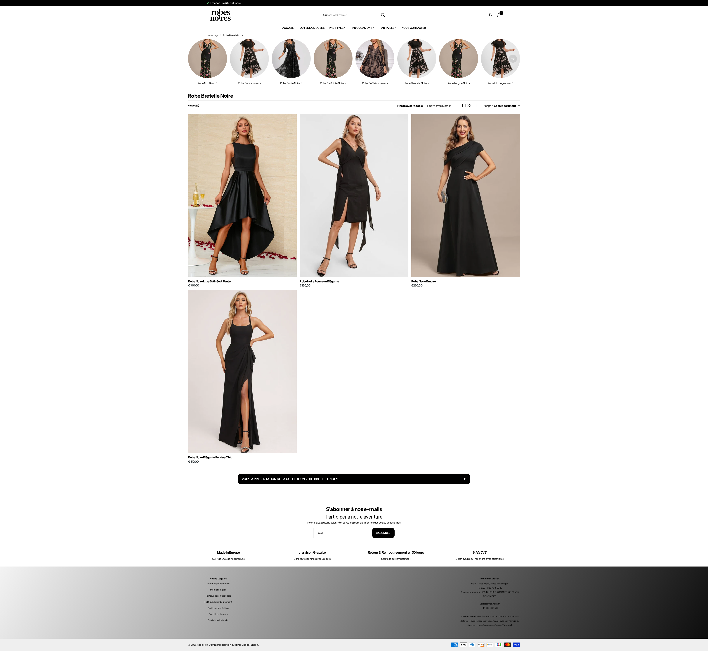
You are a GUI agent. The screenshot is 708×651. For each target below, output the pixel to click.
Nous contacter (414, 28)
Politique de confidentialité (218, 595)
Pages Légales (218, 578)
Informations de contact (218, 583)
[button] (513, 58)
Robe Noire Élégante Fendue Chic (210, 457)
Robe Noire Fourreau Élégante (319, 281)
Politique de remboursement (218, 601)
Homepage (212, 35)
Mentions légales (218, 589)
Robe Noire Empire (423, 281)
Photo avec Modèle (410, 106)
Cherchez (383, 15)
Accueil (288, 28)
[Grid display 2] (469, 105)
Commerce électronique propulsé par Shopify (234, 644)
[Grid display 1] (464, 105)
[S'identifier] (490, 15)
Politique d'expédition (218, 608)
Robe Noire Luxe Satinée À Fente (209, 281)
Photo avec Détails (439, 106)
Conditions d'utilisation (218, 620)
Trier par (487, 106)
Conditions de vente (218, 614)
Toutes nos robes (311, 28)
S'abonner (383, 533)
